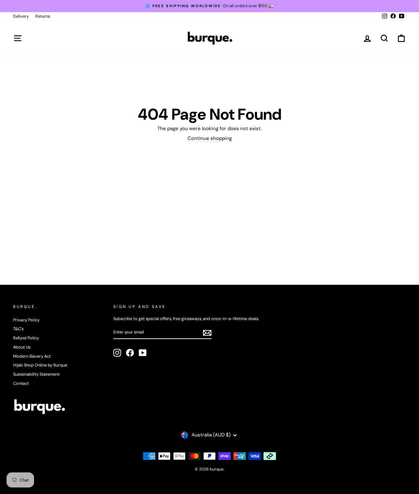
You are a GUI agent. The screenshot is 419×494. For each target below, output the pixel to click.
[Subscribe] (207, 333)
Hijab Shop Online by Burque (40, 365)
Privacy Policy (26, 320)
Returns (42, 16)
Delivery (21, 16)
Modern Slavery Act (32, 356)
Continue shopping (210, 138)
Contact (21, 383)
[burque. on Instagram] (117, 353)
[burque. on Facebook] (130, 353)
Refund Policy (26, 338)
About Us (21, 347)
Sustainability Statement (36, 374)
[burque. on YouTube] (143, 353)
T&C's (18, 329)
